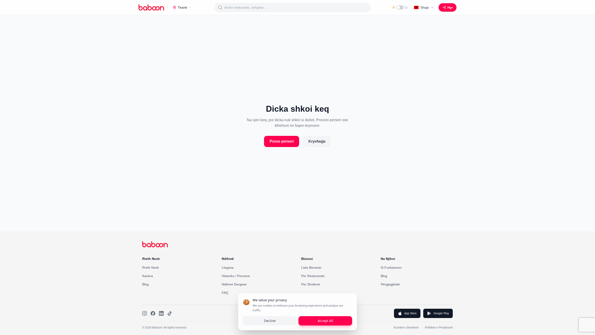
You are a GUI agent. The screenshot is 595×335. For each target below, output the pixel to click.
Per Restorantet (312, 276)
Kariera (147, 276)
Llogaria (228, 267)
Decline (270, 320)
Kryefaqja (316, 141)
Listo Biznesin (311, 267)
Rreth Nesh (150, 267)
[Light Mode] (400, 7)
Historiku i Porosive (236, 276)
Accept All (325, 320)
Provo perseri (282, 141)
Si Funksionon (391, 267)
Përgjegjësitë (390, 284)
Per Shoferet (310, 284)
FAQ (225, 293)
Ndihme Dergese (234, 284)
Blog (145, 284)
